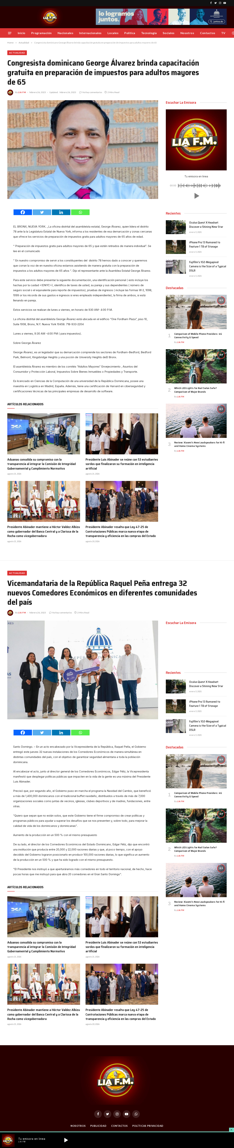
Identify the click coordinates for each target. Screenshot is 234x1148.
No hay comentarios (92, 92)
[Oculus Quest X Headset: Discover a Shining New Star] (176, 227)
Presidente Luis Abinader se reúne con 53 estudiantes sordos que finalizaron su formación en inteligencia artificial (122, 464)
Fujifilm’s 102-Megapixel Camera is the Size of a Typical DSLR (207, 266)
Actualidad (17, 52)
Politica (129, 33)
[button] (196, 196)
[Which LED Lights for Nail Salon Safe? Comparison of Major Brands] (196, 366)
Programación (41, 33)
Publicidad (98, 1125)
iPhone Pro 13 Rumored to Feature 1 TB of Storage (204, 244)
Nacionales (65, 33)
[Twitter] (42, 212)
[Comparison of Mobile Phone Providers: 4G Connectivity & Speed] (196, 312)
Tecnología (149, 33)
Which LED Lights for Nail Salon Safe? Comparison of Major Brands (195, 389)
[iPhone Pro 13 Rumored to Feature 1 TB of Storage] (176, 247)
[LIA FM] (50, 17)
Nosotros (187, 33)
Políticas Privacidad (147, 1125)
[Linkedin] (61, 212)
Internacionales (90, 33)
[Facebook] (23, 212)
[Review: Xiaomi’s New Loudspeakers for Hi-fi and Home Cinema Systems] (196, 421)
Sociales (169, 33)
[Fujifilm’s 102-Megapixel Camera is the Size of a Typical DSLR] (176, 267)
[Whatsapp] (80, 212)
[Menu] (9, 33)
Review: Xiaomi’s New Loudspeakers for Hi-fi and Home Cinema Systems (199, 444)
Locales (112, 33)
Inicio (21, 33)
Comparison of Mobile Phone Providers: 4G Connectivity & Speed (198, 335)
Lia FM (22, 92)
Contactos (207, 33)
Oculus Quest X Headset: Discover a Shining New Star (206, 225)
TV (223, 33)
